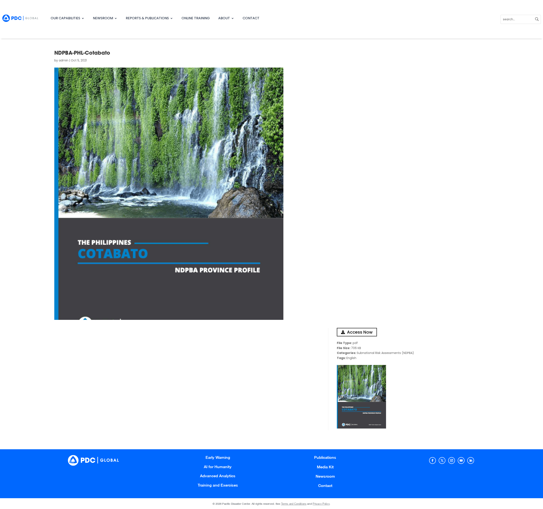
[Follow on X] (442, 460)
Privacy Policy (321, 503)
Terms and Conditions (293, 503)
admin (63, 60)
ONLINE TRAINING (196, 18)
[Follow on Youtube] (461, 460)
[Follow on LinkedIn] (470, 460)
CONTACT (251, 18)
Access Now (360, 332)
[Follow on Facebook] (432, 460)
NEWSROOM (103, 18)
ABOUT (224, 18)
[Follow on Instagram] (451, 460)
